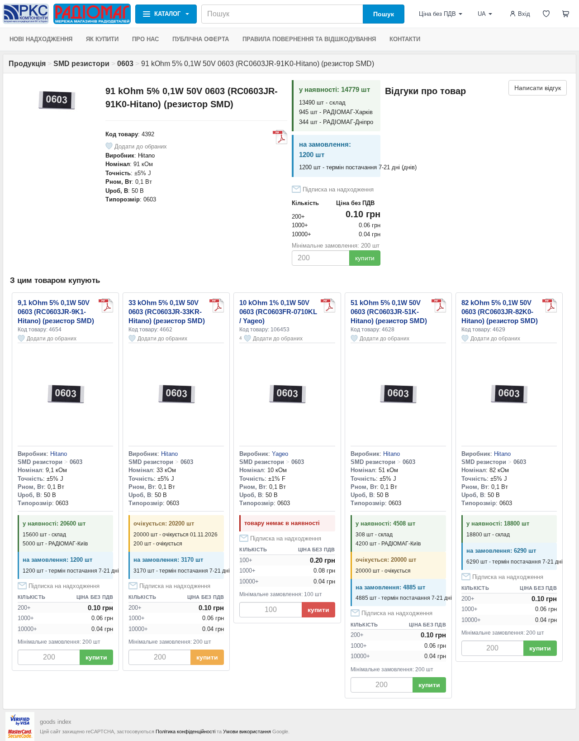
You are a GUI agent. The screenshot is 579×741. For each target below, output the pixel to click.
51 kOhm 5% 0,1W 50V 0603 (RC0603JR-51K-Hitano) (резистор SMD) (389, 312)
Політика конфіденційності (185, 731)
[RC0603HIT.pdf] (328, 305)
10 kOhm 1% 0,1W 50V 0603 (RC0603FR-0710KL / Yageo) (278, 312)
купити (365, 258)
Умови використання (247, 731)
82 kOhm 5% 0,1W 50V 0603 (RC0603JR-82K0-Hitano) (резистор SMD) (499, 312)
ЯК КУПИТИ (102, 39)
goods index (55, 721)
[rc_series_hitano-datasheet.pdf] (280, 137)
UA (482, 13)
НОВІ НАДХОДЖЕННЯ (40, 39)
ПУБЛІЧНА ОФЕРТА (200, 39)
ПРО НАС (145, 39)
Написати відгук (537, 87)
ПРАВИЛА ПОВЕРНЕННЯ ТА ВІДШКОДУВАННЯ (309, 39)
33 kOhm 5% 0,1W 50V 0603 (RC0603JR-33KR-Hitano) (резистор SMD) (166, 312)
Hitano (146, 155)
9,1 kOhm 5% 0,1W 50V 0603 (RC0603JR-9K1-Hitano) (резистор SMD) (56, 312)
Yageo (280, 453)
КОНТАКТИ (404, 39)
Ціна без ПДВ (437, 13)
